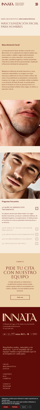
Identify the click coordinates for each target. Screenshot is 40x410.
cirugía (5, 364)
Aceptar (6, 407)
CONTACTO (6, 384)
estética (6, 369)
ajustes (17, 403)
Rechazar (14, 407)
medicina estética (9, 366)
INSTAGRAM (7, 386)
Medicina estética (12, 19)
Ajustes (24, 407)
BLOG (5, 376)
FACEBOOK (6, 388)
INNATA (3, 19)
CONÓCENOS (7, 374)
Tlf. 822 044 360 (8, 328)
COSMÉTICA (7, 378)
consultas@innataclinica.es (11, 326)
